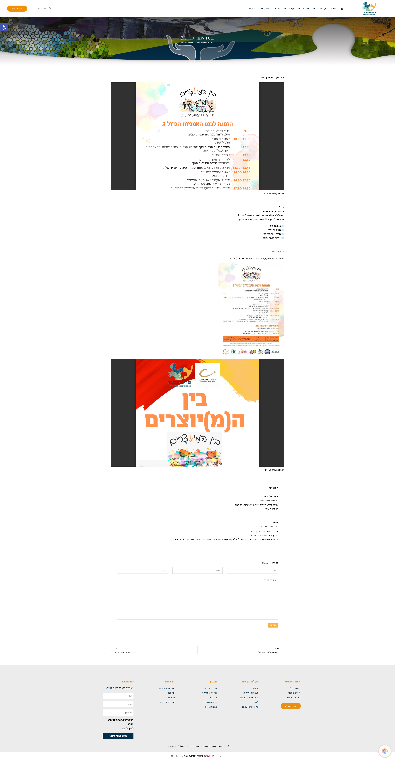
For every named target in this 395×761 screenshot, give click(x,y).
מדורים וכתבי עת (209, 692)
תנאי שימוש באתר (167, 702)
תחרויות (255, 688)
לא (123, 728)
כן (130, 728)
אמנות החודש (211, 706)
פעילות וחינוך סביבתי (249, 697)
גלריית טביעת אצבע (326, 8)
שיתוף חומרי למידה (249, 706)
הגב (119, 496)
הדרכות (213, 697)
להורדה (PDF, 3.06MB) (273, 193)
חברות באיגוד (294, 692)
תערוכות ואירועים (250, 692)
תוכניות (305, 8)
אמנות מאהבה (210, 702)
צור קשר (253, 8)
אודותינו (171, 692)
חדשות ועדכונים (210, 688)
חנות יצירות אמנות (167, 688)
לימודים (255, 702)
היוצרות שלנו (294, 688)
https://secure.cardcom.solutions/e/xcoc (250, 258)
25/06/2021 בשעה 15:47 (269, 500)
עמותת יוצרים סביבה (200, 746)
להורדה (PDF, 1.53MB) (273, 469)
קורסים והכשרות (286, 8)
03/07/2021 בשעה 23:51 (269, 526)
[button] (4, 27)
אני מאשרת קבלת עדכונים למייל (120, 721)
